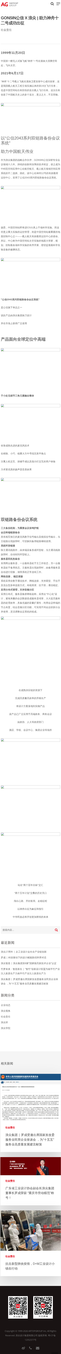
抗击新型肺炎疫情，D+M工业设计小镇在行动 (30, 1266)
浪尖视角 (5, 1010)
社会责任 (6, 30)
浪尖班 (4, 1022)
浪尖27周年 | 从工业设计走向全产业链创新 (24, 951)
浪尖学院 (5, 1028)
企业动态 (5, 1005)
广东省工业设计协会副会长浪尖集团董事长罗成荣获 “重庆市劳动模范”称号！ (29, 1193)
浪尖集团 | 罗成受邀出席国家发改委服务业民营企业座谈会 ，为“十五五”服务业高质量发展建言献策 (30, 1139)
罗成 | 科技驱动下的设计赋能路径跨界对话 (23, 957)
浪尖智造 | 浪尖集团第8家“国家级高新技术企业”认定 (28, 963)
